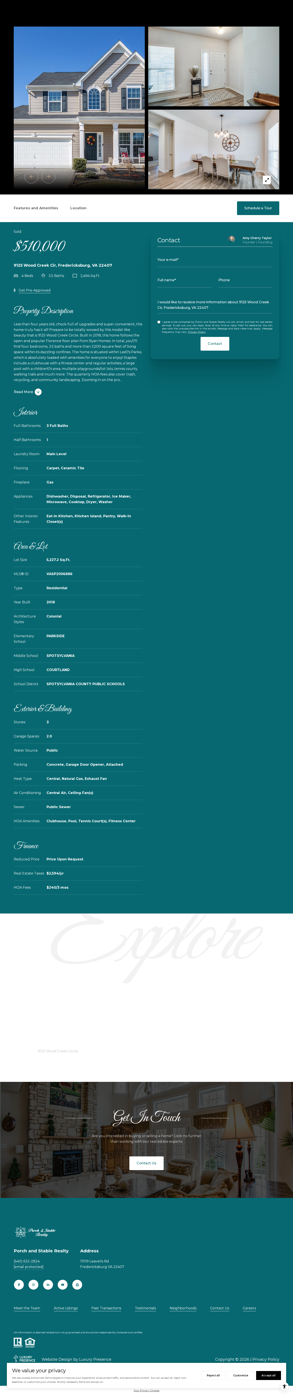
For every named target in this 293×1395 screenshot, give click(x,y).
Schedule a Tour (258, 208)
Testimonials (145, 1308)
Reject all (213, 1375)
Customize (240, 1375)
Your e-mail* (167, 260)
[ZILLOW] (77, 1285)
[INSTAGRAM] (33, 1285)
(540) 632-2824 (27, 1261)
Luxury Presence (95, 1359)
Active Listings (66, 1308)
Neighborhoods (183, 1308)
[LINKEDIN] (48, 1285)
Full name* (166, 280)
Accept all (268, 1375)
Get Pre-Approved (35, 290)
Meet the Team (27, 1308)
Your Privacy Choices (146, 1390)
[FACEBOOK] (19, 1285)
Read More (23, 392)
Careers (249, 1308)
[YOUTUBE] (62, 1285)
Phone (224, 280)
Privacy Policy (197, 331)
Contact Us (146, 1163)
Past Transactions (106, 1308)
